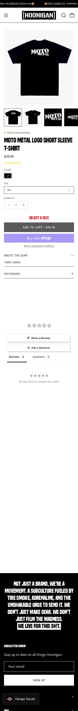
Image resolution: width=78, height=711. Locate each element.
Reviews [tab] (14, 357)
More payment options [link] (39, 246)
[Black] (8, 175)
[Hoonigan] (39, 15)
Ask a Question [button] (40, 347)
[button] (63, 15)
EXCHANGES (12, 274)
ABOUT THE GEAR (15, 255)
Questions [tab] (39, 357)
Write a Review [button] (40, 338)
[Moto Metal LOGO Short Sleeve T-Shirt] (13, 117)
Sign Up (39, 680)
